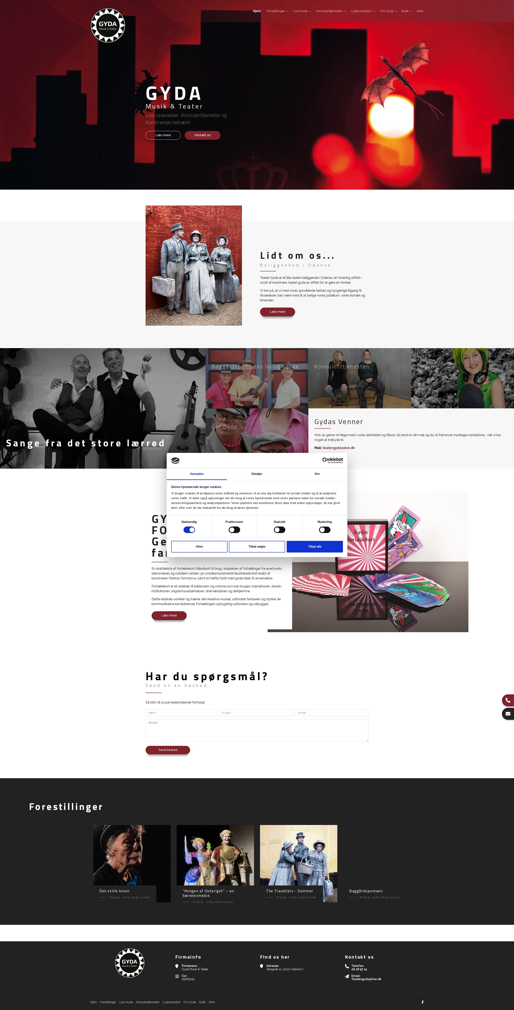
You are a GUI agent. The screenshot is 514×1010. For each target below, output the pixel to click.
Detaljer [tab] (257, 473)
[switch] (234, 530)
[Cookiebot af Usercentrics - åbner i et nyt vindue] (325, 461)
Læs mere (163, 135)
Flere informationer (130, 897)
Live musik (126, 1002)
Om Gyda (190, 1002)
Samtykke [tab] (197, 473)
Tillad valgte (257, 546)
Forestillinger (108, 1002)
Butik (202, 1002)
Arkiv (212, 1002)
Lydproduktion (172, 1002)
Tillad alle (314, 546)
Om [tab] (317, 473)
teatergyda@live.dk (338, 448)
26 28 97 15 (359, 969)
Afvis (199, 546)
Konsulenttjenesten (148, 1002)
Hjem (93, 1002)
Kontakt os (203, 135)
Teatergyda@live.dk (366, 979)
